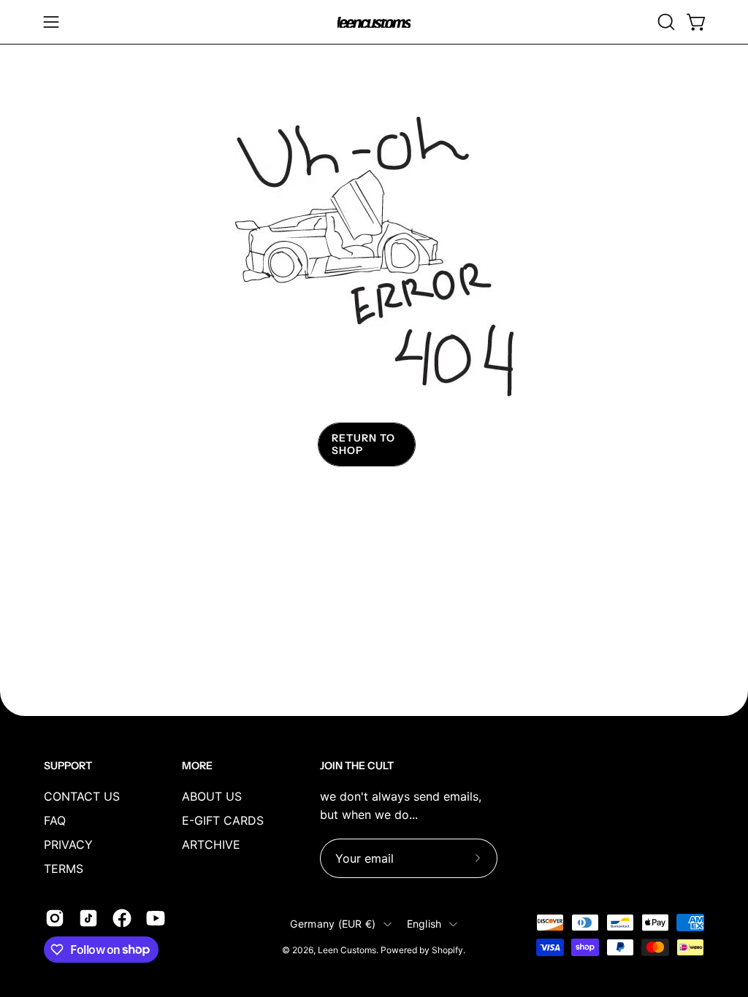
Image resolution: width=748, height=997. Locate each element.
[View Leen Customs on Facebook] (122, 918)
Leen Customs (347, 949)
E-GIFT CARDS (223, 820)
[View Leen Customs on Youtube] (156, 918)
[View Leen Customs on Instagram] (55, 918)
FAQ (55, 820)
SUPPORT (68, 766)
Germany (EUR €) (332, 923)
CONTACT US (82, 796)
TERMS (63, 868)
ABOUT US (212, 796)
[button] (664, 22)
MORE (197, 766)
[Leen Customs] (374, 22)
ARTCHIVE (211, 844)
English (424, 923)
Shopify (447, 949)
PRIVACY (68, 844)
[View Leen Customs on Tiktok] (88, 918)
